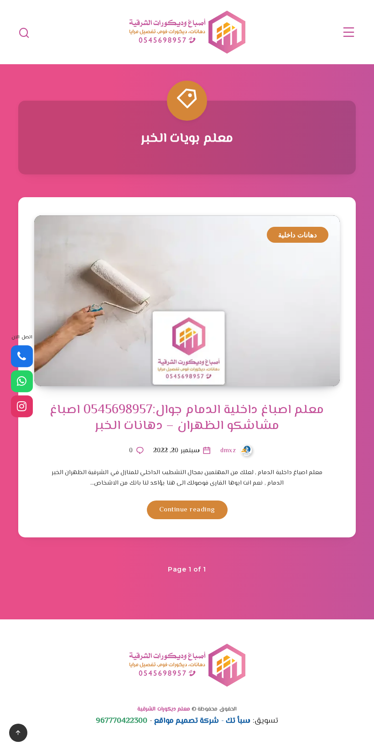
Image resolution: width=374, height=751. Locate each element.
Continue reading (187, 510)
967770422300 (121, 721)
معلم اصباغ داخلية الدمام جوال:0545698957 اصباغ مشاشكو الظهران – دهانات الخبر (187, 418)
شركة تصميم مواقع (186, 721)
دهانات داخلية (297, 234)
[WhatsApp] (22, 381)
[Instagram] (22, 406)
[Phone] (22, 356)
